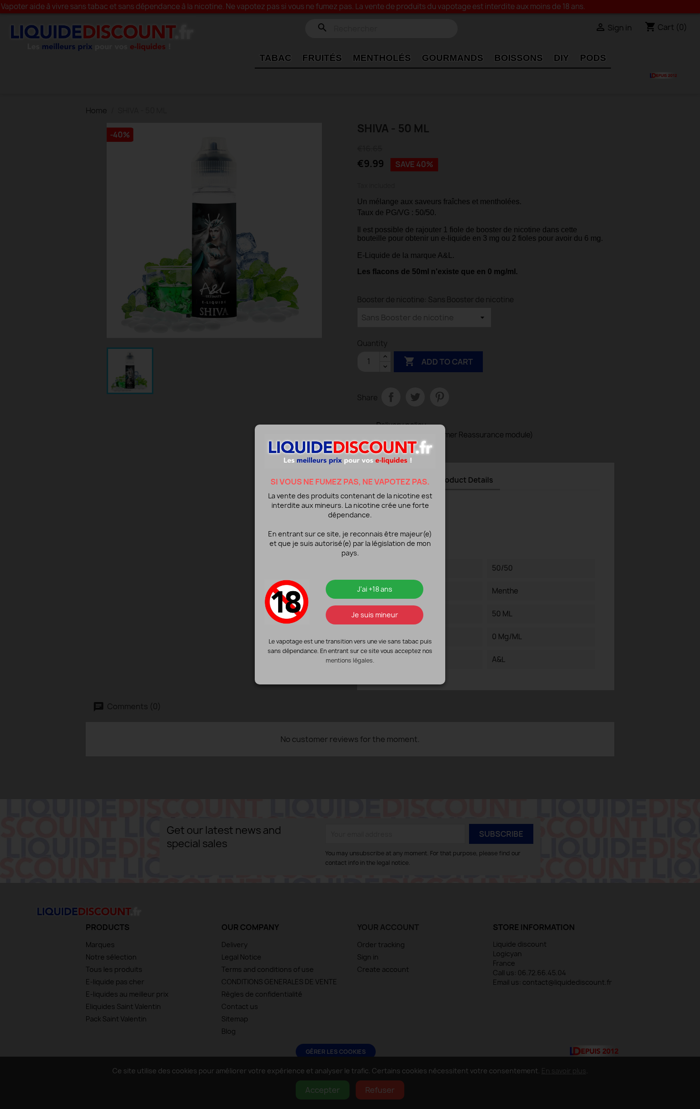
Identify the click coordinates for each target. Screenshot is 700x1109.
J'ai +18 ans (374, 589)
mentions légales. (350, 660)
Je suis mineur (374, 614)
